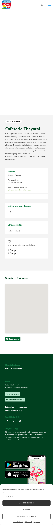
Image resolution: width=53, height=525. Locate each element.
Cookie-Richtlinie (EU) (13, 411)
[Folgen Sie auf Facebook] (7, 421)
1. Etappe (12, 250)
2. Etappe (12, 253)
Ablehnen (26, 509)
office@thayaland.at (16, 399)
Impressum (37, 522)
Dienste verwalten (8, 496)
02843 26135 (14, 394)
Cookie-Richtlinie (18, 522)
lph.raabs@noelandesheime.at (19, 190)
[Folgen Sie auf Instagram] (20, 421)
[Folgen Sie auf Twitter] (14, 421)
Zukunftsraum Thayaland (14, 368)
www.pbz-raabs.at (14, 195)
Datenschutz (28, 522)
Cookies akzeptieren (26, 503)
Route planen (14, 339)
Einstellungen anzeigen (26, 516)
